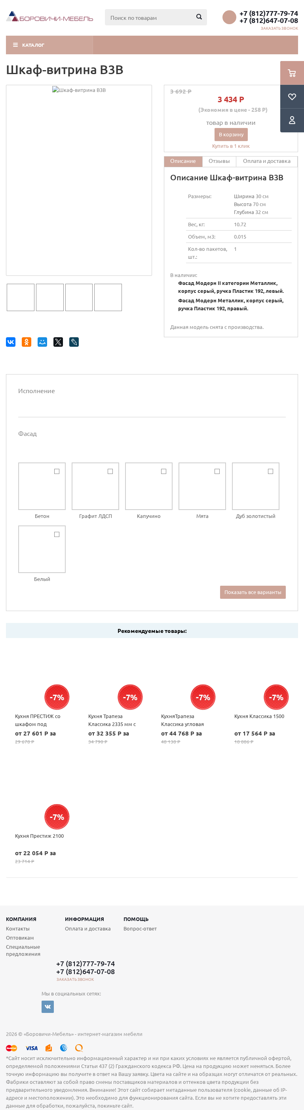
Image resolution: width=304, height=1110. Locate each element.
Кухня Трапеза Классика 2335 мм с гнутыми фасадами (112, 724)
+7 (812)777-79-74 (268, 13)
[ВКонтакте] (12, 343)
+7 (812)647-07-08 (268, 20)
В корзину (231, 134)
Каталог (33, 45)
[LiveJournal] (75, 343)
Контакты (18, 928)
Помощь (136, 918)
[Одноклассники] (28, 343)
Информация (84, 918)
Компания (21, 918)
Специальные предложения (23, 950)
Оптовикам (20, 937)
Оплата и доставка (88, 928)
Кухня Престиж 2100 (39, 835)
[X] (59, 343)
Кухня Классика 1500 (259, 716)
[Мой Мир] (44, 343)
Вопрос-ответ (140, 928)
